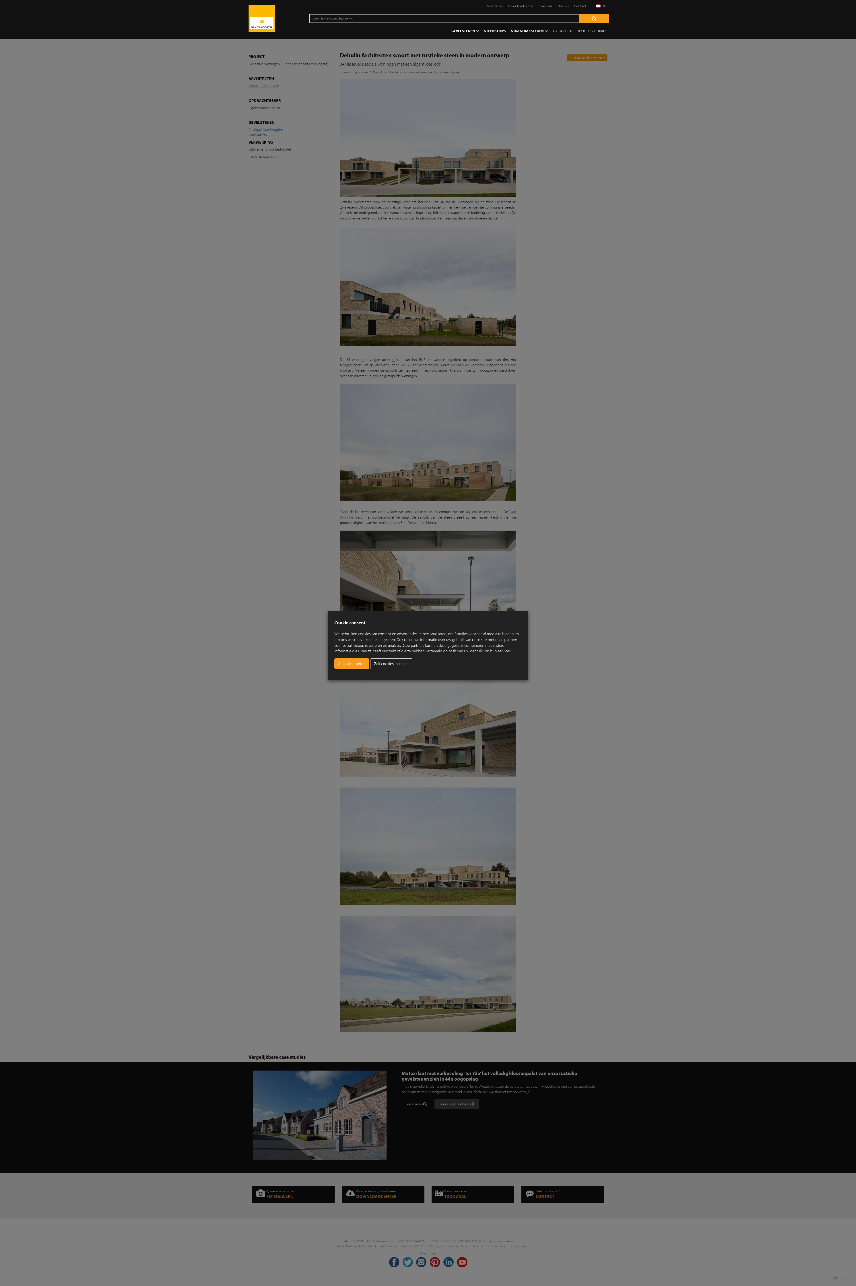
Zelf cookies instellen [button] (391, 663)
